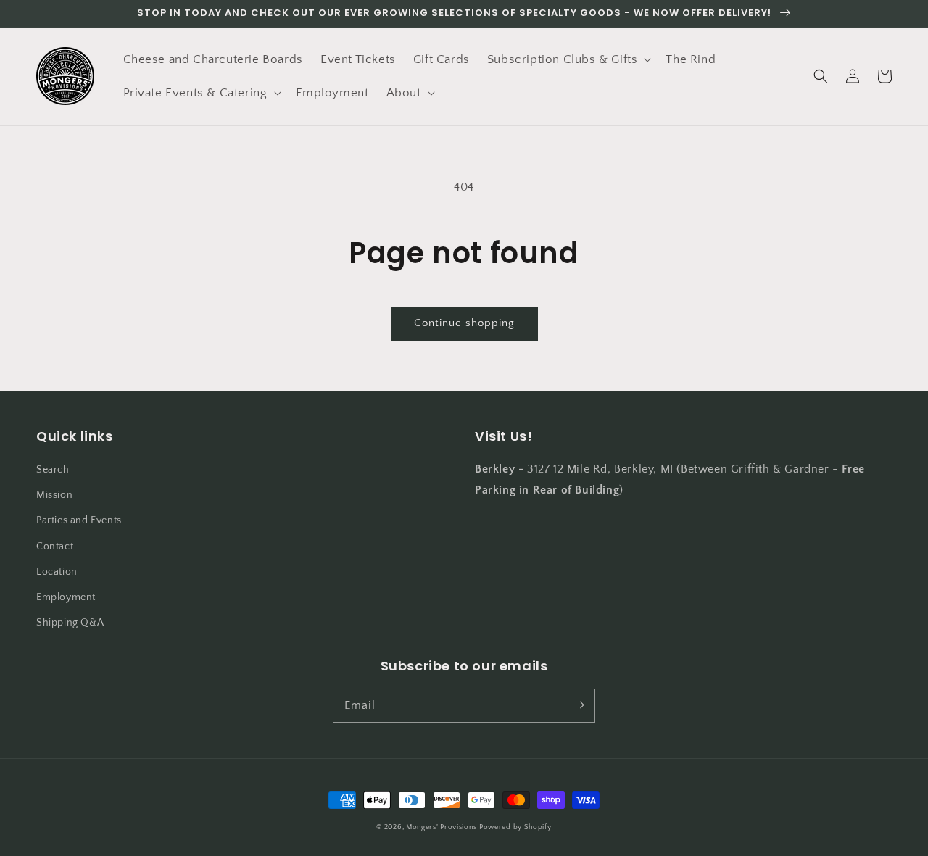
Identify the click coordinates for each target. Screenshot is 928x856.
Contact (54, 546)
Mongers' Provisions (441, 827)
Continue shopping (464, 323)
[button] (568, 59)
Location (57, 572)
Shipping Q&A (70, 622)
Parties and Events (79, 520)
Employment (66, 597)
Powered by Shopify (515, 827)
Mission (54, 495)
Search (53, 469)
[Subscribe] (578, 705)
